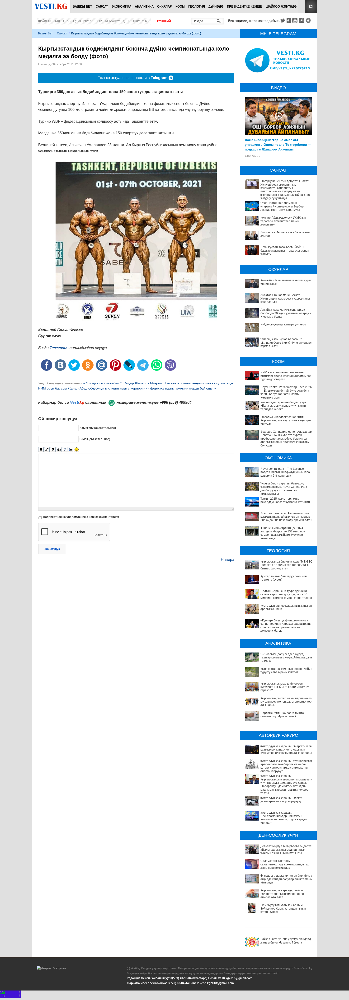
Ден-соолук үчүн (136, 21)
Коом (180, 6)
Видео (59, 21)
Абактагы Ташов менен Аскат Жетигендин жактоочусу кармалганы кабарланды (285, 298)
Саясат (102, 6)
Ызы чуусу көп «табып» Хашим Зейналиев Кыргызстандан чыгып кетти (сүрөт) (283, 908)
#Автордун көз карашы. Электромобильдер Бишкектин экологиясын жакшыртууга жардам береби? (283, 818)
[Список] (70, 449)
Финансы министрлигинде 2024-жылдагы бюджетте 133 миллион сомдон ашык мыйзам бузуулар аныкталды (282, 533)
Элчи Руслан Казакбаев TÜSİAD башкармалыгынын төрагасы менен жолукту (284, 250)
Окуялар (164, 6)
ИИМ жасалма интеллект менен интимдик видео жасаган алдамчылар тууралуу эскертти (285, 376)
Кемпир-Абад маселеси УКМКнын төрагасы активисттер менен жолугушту (283, 221)
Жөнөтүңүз (52, 549)
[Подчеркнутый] (53, 449)
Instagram (302, 20)
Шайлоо (44, 21)
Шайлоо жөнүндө (281, 6)
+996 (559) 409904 (176, 402)
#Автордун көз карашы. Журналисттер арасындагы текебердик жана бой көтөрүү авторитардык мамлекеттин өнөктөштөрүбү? (286, 766)
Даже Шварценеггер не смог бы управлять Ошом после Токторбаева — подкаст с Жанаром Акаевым (278, 144)
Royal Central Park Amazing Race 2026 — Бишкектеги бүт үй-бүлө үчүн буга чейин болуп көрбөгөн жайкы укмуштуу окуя (286, 392)
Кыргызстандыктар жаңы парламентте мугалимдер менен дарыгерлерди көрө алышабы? (286, 702)
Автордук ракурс (80, 21)
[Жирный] (41, 449)
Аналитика (144, 6)
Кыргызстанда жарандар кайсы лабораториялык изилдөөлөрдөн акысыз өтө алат (283, 894)
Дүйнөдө (215, 6)
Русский (164, 21)
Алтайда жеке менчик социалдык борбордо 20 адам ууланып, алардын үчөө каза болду (285, 313)
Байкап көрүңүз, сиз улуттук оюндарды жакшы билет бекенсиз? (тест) (286, 940)
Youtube (295, 20)
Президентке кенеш (244, 6)
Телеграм (58, 348)
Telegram (309, 20)
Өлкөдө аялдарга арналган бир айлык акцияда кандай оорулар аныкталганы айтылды (286, 879)
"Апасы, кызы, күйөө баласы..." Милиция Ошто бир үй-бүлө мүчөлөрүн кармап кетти (286, 343)
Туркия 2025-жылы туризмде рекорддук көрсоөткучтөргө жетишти (285, 500)
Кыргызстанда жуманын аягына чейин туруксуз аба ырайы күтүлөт (286, 670)
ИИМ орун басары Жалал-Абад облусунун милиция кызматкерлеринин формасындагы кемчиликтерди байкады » (127, 388)
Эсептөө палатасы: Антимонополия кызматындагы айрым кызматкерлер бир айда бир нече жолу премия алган (286, 517)
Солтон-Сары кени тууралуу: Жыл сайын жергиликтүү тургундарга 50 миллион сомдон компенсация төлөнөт (286, 594)
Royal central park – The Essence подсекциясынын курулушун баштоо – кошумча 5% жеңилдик (286, 472)
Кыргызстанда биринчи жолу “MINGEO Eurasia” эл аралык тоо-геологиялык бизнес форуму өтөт (286, 565)
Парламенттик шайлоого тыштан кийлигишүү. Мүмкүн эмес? (283, 714)
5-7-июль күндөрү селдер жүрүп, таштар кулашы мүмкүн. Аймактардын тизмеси (286, 658)
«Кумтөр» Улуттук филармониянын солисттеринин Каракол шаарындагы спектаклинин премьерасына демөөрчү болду (285, 625)
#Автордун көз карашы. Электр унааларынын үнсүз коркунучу (281, 799)
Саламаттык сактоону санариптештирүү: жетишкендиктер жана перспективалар (284, 864)
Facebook (289, 20)
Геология (196, 6)
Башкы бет (82, 6)
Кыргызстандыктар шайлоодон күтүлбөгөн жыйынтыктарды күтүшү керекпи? (284, 687)
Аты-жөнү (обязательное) (98, 428)
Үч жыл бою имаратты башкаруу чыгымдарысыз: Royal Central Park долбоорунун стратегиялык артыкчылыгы (283, 488)
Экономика (121, 6)
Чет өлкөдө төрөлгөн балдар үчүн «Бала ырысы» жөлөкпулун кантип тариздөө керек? (283, 406)
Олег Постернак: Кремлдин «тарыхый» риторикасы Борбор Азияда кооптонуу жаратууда (282, 206)
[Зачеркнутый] (58, 449)
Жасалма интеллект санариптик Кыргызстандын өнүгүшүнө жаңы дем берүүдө (285, 420)
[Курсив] (47, 449)
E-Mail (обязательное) (95, 439)
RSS (311, 6)
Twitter (282, 20)
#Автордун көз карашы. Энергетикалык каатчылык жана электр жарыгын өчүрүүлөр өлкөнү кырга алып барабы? (286, 750)
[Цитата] (64, 449)
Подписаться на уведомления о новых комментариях (81, 517)
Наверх (227, 560)
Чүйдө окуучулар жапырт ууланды (283, 324)
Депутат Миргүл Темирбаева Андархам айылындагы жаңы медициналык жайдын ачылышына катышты (286, 850)
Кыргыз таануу (108, 21)
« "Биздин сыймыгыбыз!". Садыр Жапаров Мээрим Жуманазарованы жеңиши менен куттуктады (158, 383)
